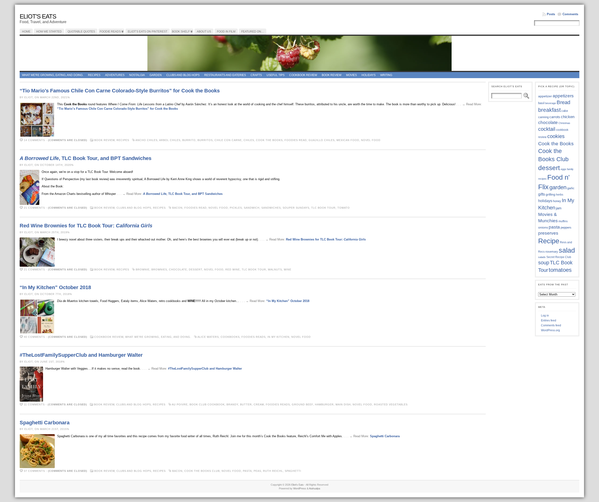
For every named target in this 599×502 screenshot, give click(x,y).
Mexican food (347, 140)
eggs (563, 169)
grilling (550, 194)
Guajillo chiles (322, 140)
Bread (563, 102)
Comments (570, 14)
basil (541, 103)
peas (257, 470)
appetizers (563, 95)
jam (559, 208)
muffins (563, 221)
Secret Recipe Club (558, 257)
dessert (195, 269)
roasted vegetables (391, 404)
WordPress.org (550, 330)
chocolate (178, 269)
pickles (236, 207)
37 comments (34, 470)
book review (331, 75)
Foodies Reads (253, 336)
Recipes (94, 75)
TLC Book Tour (323, 207)
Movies (351, 75)
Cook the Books (269, 140)
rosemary (551, 251)
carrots (554, 117)
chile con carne (228, 140)
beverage (550, 103)
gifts (541, 194)
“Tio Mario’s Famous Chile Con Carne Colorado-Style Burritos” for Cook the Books (120, 91)
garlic (570, 188)
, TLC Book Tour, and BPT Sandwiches (85, 158)
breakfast (549, 110)
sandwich (251, 207)
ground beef (302, 404)
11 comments (34, 404)
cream (259, 404)
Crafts (256, 75)
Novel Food (370, 140)
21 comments (34, 207)
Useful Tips (276, 75)
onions (543, 227)
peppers (566, 227)
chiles (249, 140)
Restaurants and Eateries (225, 75)
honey (557, 201)
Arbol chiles (169, 140)
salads (542, 257)
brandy (232, 404)
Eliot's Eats (38, 16)
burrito (189, 140)
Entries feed (548, 320)
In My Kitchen (278, 336)
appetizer (545, 96)
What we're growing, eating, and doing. (52, 75)
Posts (551, 14)
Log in (545, 315)
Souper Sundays (296, 207)
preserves (548, 233)
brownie (143, 269)
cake (564, 111)
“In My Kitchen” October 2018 (55, 287)
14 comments (34, 140)
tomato (343, 207)
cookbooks (230, 336)
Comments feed (551, 325)
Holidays (369, 75)
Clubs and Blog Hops (183, 75)
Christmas (564, 123)
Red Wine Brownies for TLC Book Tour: (86, 226)
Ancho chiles (146, 140)
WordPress (299, 488)
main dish (343, 404)
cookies (556, 136)
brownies (159, 269)
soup (543, 263)
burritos (205, 140)
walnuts (275, 269)
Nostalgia (137, 75)
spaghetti (293, 470)
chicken (567, 116)
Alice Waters (208, 336)
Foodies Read (296, 140)
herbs (559, 194)
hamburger (324, 404)
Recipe (548, 241)
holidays (545, 201)
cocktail (546, 129)
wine (287, 269)
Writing (386, 75)
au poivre (180, 404)
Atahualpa (314, 488)
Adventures (114, 75)
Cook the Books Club (202, 470)
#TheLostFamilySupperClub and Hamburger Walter (81, 355)
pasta (247, 470)
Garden (156, 75)
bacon (177, 207)
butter (246, 404)
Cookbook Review (303, 75)
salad (567, 250)
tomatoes (560, 270)
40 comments (34, 336)
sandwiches (271, 207)
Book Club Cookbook (207, 404)
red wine (232, 269)
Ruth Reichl (273, 470)
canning (543, 117)
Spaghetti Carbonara (44, 423)
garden (557, 187)
